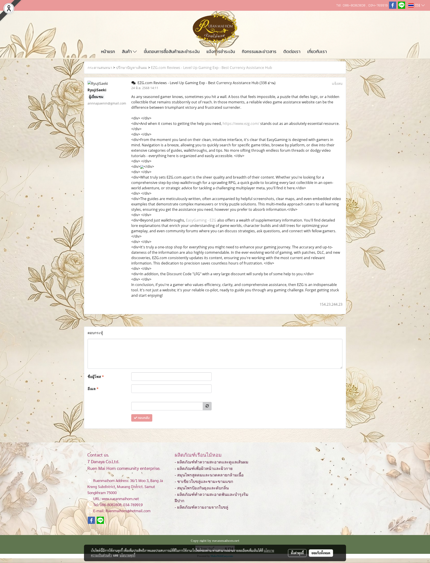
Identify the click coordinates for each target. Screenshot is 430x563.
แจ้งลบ (337, 83)
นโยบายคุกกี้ (127, 555)
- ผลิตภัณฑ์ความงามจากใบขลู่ (201, 507)
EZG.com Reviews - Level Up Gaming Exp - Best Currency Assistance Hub (211, 67)
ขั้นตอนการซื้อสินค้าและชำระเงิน (172, 51)
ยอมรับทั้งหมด (321, 553)
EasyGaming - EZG (201, 220)
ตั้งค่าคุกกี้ (297, 553)
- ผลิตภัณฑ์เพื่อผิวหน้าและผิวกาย (204, 468)
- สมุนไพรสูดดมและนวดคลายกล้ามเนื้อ (209, 475)
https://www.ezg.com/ (241, 123)
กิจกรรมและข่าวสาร (259, 51)
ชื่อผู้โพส (96, 376)
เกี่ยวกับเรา (317, 51)
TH (417, 5)
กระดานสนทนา (100, 67)
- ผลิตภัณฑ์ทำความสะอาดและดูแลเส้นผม (211, 462)
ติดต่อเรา (291, 51)
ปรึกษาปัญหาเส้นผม (131, 67)
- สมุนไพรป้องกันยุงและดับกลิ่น (202, 488)
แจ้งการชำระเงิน (220, 51)
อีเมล (93, 388)
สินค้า (127, 51)
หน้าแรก (108, 51)
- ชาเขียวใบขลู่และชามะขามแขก (204, 481)
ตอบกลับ (143, 418)
